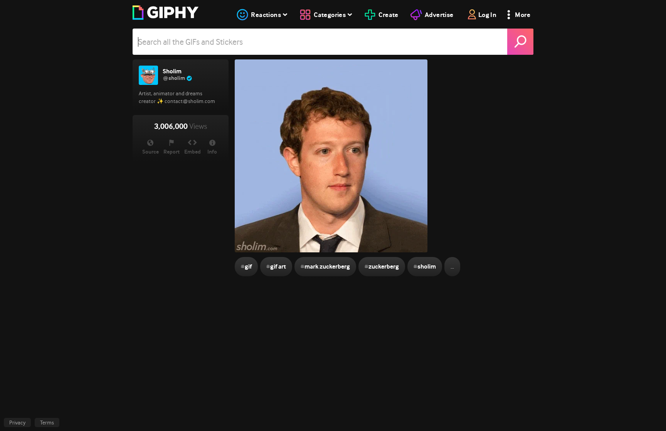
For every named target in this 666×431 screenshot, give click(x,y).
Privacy (17, 422)
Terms (47, 422)
